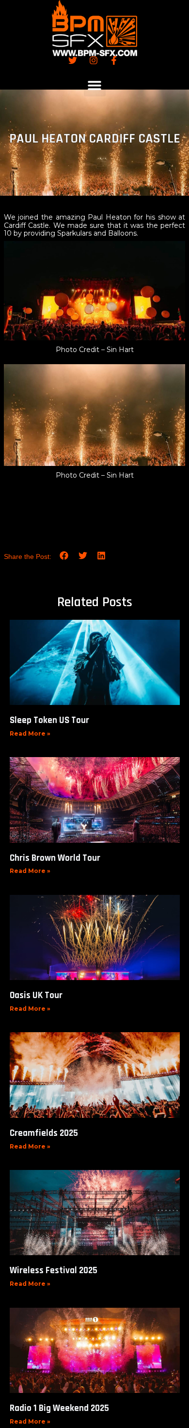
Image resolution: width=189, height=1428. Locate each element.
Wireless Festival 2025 (53, 1270)
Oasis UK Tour (36, 995)
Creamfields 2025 (44, 1133)
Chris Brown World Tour (55, 858)
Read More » (30, 733)
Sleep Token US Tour (49, 720)
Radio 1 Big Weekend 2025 (59, 1408)
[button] (95, 85)
